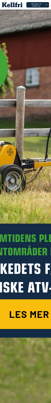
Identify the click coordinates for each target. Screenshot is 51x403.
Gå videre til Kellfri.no (36, 5)
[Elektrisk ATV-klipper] (25, 206)
